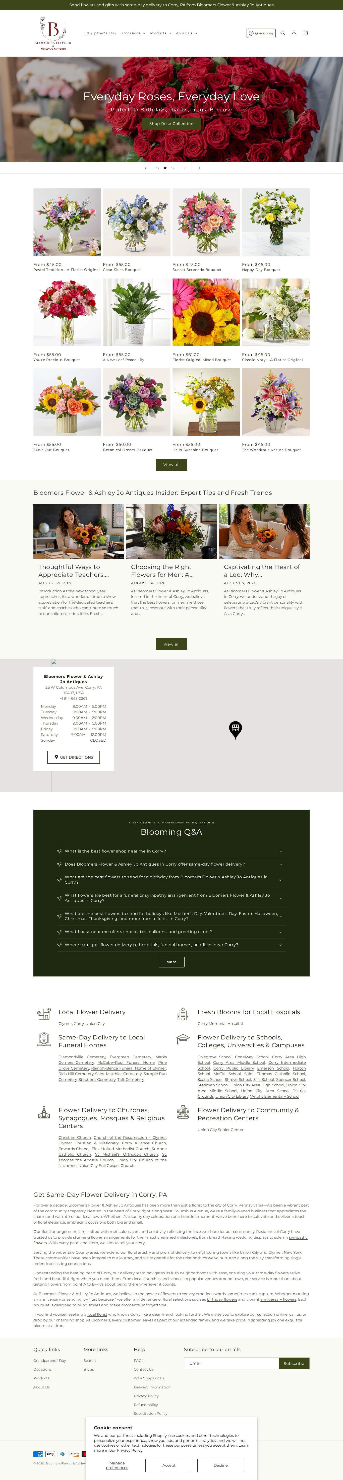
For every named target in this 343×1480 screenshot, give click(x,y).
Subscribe (294, 1363)
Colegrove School (215, 1056)
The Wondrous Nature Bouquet (271, 450)
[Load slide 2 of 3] (165, 168)
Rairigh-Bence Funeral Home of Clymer (128, 1068)
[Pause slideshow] (197, 167)
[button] (133, 33)
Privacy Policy (129, 1450)
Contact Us (143, 1369)
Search (90, 1360)
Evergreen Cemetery (130, 1056)
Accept (169, 1465)
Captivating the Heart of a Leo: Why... (262, 570)
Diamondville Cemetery (82, 1056)
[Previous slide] (145, 167)
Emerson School (273, 1068)
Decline (221, 1465)
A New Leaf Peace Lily (123, 360)
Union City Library (231, 1096)
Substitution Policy (150, 1413)
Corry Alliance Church (144, 1143)
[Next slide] (185, 167)
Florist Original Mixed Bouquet (202, 360)
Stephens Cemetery (97, 1079)
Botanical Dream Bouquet (128, 450)
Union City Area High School (257, 1085)
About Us (41, 1387)
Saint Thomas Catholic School (274, 1073)
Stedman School (213, 1085)
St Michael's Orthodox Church (126, 1154)
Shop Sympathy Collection (171, 131)
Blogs (89, 1369)
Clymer (65, 1023)
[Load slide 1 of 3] (157, 168)
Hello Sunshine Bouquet (195, 450)
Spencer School (290, 1079)
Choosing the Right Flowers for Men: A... (162, 570)
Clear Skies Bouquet (122, 269)
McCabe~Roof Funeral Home (126, 1062)
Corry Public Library (233, 1068)
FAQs (138, 1360)
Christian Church (75, 1137)
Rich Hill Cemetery (76, 1073)
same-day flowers (272, 1273)
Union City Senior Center (221, 1129)
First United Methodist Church (120, 1148)
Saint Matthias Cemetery (118, 1073)
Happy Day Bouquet (261, 269)
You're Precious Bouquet (56, 360)
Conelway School (251, 1056)
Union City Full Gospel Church (106, 1165)
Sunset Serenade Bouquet (197, 269)
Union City (95, 1023)
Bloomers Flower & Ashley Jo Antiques (75, 1463)
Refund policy (146, 1404)
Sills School (263, 1079)
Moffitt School (227, 1073)
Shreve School (238, 1079)
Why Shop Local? (149, 1378)
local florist (97, 1314)
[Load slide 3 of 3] (173, 168)
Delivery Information (152, 1387)
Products (41, 1378)
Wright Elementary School (274, 1096)
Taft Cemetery (130, 1079)
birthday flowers (222, 1299)
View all (171, 464)
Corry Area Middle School (239, 1062)
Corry (79, 1023)
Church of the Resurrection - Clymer (130, 1137)
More (171, 962)
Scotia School (210, 1079)
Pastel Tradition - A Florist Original (66, 269)
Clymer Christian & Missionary (89, 1143)
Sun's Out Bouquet (51, 450)
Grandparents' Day (49, 1360)
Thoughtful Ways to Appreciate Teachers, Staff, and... (71, 571)
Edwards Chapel (74, 1148)
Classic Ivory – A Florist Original (272, 360)
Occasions (42, 1369)
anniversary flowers (278, 1299)
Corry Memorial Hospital (220, 1023)
